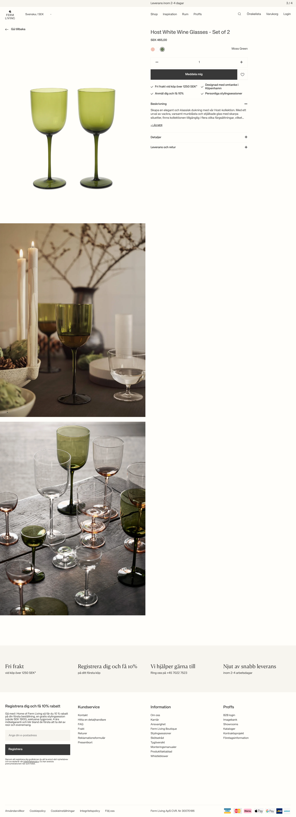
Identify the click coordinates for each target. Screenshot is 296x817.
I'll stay (148, 439)
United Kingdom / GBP (148, 420)
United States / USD (148, 413)
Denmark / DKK (148, 427)
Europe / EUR (147, 406)
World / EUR (148, 398)
